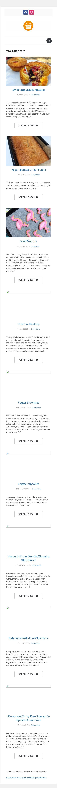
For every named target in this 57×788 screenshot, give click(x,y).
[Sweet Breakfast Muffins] (28, 71)
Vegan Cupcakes (28, 484)
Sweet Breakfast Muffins (28, 89)
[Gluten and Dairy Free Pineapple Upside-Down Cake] (28, 698)
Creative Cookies (29, 324)
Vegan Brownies (28, 402)
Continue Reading (29, 125)
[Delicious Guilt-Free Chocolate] (28, 620)
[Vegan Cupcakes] (28, 465)
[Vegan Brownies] (28, 384)
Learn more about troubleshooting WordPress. (26, 777)
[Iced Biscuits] (28, 222)
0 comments (35, 95)
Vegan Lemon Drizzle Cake (28, 169)
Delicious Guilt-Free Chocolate (28, 638)
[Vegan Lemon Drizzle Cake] (28, 150)
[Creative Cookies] (28, 305)
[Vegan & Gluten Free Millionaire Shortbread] (28, 538)
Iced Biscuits (28, 241)
